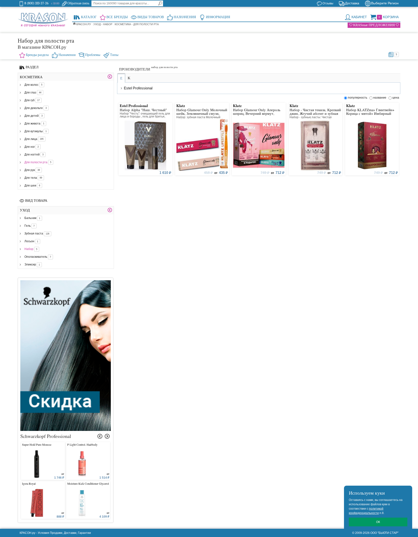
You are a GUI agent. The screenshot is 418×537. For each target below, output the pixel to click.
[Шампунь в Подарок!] (65, 282)
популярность (358, 97)
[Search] (160, 3)
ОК (378, 522)
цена (395, 97)
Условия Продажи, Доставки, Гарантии (64, 533)
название (380, 97)
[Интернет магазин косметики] (43, 20)
